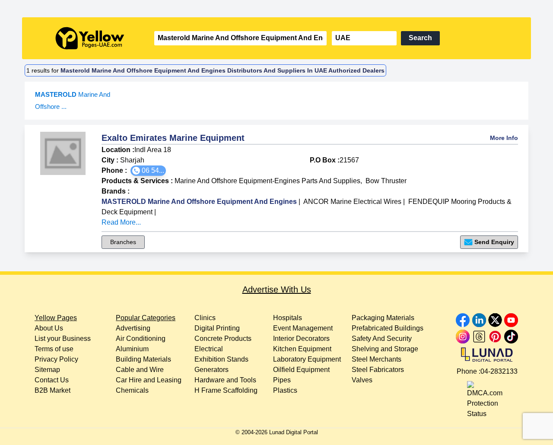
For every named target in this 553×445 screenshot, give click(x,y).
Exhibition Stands (221, 359)
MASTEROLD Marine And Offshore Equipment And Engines (199, 201)
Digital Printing (217, 328)
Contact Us (52, 380)
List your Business (63, 338)
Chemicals (132, 390)
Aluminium (132, 349)
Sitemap (47, 369)
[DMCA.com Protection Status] (487, 398)
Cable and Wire (140, 369)
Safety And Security (382, 338)
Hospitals (287, 317)
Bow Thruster (386, 180)
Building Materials (143, 359)
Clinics (205, 317)
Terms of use (54, 349)
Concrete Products (222, 338)
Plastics (285, 390)
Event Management (303, 328)
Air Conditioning (140, 338)
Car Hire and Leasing (148, 380)
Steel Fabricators (378, 369)
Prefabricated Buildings (387, 328)
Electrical (208, 349)
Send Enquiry (494, 241)
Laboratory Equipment (307, 359)
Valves (362, 380)
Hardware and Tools (225, 380)
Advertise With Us (276, 289)
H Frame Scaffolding (225, 390)
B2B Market (52, 390)
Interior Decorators (301, 338)
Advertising (133, 328)
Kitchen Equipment (302, 349)
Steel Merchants (376, 359)
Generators (211, 369)
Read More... (121, 222)
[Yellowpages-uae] (90, 38)
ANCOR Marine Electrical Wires (352, 201)
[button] (148, 170)
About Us (49, 328)
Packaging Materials (383, 317)
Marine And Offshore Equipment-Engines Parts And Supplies (267, 180)
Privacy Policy (56, 359)
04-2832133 (499, 371)
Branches (123, 241)
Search (420, 37)
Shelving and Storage (385, 349)
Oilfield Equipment (301, 369)
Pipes (282, 380)
